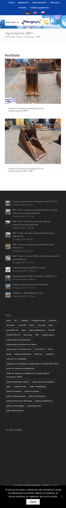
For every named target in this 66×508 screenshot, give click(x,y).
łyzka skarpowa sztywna (43, 381)
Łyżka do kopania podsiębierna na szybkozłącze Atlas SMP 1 (26, 169)
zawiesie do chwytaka (16, 358)
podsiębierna (12, 330)
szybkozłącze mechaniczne (18, 349)
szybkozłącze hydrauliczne (18, 339)
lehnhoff (22, 325)
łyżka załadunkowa (14, 410)
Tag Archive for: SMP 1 (19, 33)
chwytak (24, 320)
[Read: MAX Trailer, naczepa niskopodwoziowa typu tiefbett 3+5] (8, 235)
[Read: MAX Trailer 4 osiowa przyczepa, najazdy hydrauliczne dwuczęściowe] (8, 223)
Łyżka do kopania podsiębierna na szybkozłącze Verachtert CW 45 (27, 375)
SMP (37, 334)
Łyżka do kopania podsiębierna (20, 368)
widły (8, 354)
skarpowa (27, 334)
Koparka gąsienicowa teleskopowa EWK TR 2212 (35, 201)
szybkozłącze (48, 334)
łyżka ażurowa (20, 386)
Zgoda (33, 502)
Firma (11, 2)
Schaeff (51, 330)
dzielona (52, 320)
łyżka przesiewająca (15, 405)
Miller (32, 325)
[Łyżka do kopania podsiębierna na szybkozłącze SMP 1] (33, 81)
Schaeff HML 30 (13, 334)
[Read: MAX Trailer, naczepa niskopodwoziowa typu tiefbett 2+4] (8, 246)
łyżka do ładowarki (37, 396)
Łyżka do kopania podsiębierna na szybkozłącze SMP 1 (26, 109)
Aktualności (23, 2)
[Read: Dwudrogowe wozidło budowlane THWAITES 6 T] (8, 278)
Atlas (8, 320)
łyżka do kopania (13, 391)
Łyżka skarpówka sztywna (17, 381)
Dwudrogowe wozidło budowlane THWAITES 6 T (35, 276)
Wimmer (38, 354)
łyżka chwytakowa (38, 386)
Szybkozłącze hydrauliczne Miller (21, 344)
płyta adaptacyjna (37, 330)
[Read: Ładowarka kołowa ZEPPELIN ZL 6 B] (8, 270)
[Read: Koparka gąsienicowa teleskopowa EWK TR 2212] (8, 203)
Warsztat (55, 2)
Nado (51, 325)
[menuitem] (11, 2)
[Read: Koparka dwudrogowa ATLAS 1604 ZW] (8, 286)
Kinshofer (10, 325)
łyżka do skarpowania (16, 396)
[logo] (27, 22)
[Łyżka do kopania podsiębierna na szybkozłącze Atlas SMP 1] (33, 141)
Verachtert (39, 349)
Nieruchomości (40, 2)
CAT (15, 320)
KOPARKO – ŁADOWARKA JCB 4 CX (28, 293)
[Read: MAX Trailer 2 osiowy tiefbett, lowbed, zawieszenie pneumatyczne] (8, 258)
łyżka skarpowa (34, 405)
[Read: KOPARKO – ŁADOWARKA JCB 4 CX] (8, 295)
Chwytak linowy (38, 320)
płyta (23, 330)
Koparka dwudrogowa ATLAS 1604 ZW (30, 284)
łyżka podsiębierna (43, 401)
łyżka (8, 386)
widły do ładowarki (22, 354)
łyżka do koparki (32, 391)
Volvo (50, 349)
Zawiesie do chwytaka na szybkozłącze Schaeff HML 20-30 (32, 363)
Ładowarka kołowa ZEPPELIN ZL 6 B (29, 267)
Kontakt (22, 7)
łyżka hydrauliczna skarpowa (19, 401)
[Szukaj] (48, 22)
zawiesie (49, 354)
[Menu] (56, 22)
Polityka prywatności (39, 7)
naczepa (41, 325)
